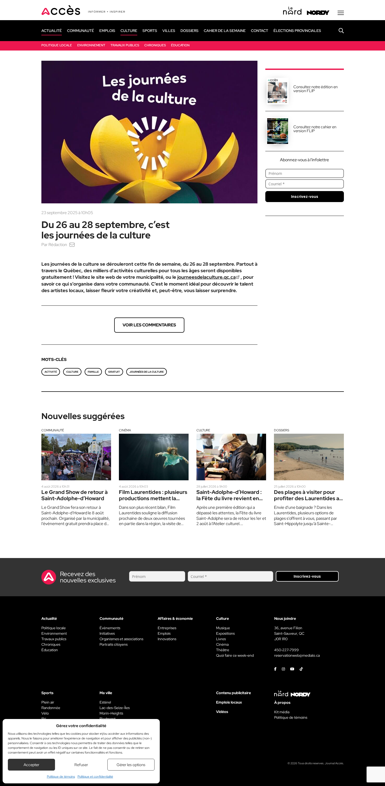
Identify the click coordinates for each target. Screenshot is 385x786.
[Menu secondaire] (341, 13)
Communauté (52, 430)
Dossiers (281, 430)
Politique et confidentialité (95, 776)
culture (72, 372)
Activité (51, 372)
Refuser (81, 764)
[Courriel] (72, 244)
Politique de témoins (61, 776)
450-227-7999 (286, 650)
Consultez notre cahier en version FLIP (314, 128)
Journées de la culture (146, 372)
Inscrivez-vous (304, 196)
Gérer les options (131, 764)
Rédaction (57, 244)
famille (93, 372)
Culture (203, 430)
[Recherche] (337, 30)
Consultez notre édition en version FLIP (315, 88)
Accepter (31, 764)
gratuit (114, 372)
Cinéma (125, 430)
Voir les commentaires (149, 325)
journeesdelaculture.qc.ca (206, 277)
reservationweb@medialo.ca (297, 655)
